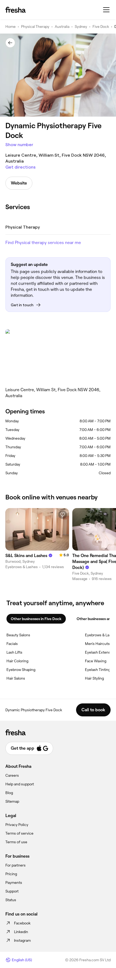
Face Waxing (95, 661)
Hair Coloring (17, 661)
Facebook (22, 923)
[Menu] (106, 9)
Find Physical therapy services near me (43, 242)
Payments (13, 882)
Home (10, 26)
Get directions (20, 167)
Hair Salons (15, 678)
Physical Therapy (35, 26)
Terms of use (16, 842)
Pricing (11, 874)
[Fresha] (15, 9)
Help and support (19, 784)
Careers (12, 775)
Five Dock (101, 26)
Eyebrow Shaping (20, 669)
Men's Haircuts (97, 643)
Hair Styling (94, 678)
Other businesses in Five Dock (36, 619)
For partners (15, 865)
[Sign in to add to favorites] (62, 514)
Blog (9, 793)
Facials (12, 643)
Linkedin (21, 932)
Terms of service (19, 833)
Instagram (22, 940)
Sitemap (12, 801)
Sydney (81, 26)
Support (12, 891)
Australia (62, 26)
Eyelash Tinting (97, 669)
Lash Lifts (14, 652)
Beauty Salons (18, 635)
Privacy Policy (16, 824)
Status (10, 900)
